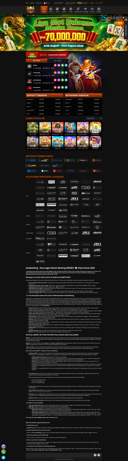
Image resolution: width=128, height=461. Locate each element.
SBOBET (28, 338)
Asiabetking (46, 305)
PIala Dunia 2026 (61, 344)
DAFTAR (97, 3)
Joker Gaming (32, 324)
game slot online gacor (80, 298)
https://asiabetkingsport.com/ (53, 450)
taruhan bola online (61, 271)
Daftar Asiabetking (82, 272)
